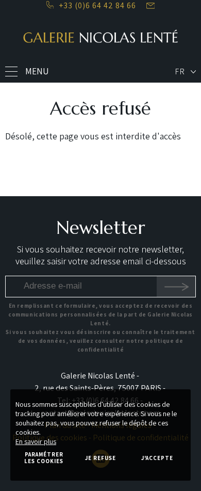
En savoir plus (35, 441)
